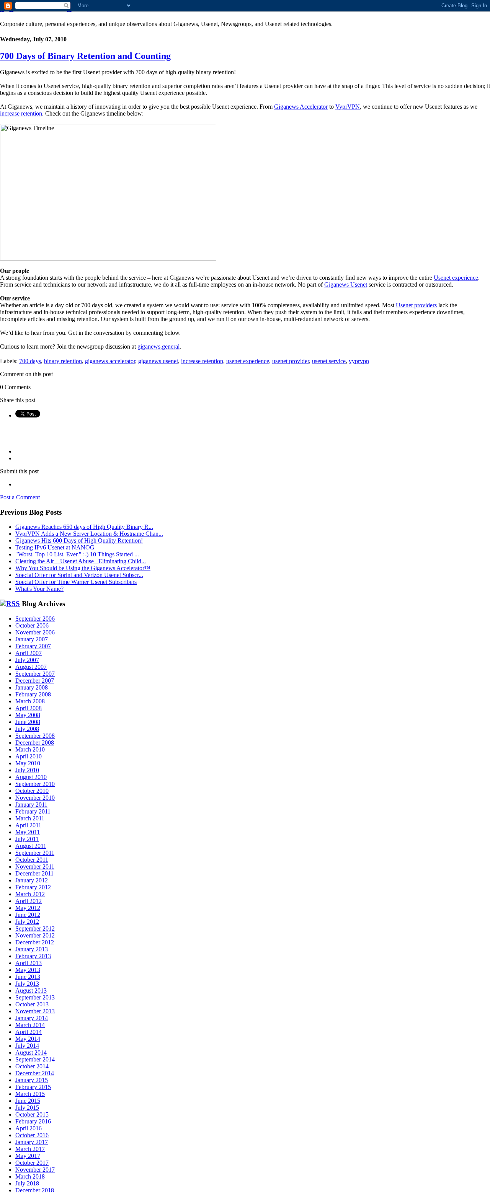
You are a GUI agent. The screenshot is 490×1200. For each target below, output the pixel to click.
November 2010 (35, 797)
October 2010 (32, 791)
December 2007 (34, 680)
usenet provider (290, 361)
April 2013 (28, 963)
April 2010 (28, 756)
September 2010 (35, 784)
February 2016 (33, 1121)
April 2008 (28, 708)
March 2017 (30, 1149)
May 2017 (27, 1156)
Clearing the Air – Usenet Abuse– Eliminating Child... (80, 561)
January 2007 (31, 639)
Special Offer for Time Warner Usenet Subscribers (76, 582)
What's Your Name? (39, 588)
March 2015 (30, 1094)
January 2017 (31, 1142)
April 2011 (28, 825)
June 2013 (27, 976)
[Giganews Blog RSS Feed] (10, 604)
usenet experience (247, 361)
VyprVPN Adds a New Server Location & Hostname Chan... (89, 533)
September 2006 (35, 618)
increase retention (21, 113)
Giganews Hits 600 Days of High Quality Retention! (79, 540)
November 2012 (35, 935)
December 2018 (34, 1190)
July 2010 (27, 770)
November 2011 (34, 866)
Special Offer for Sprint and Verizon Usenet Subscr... (79, 575)
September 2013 (35, 997)
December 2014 (34, 1073)
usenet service (329, 361)
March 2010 (30, 749)
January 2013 (31, 949)
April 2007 (28, 653)
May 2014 (27, 1038)
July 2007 (27, 660)
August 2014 (31, 1052)
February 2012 (33, 887)
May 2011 (27, 832)
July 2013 (27, 983)
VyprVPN (347, 106)
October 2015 (32, 1114)
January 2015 (31, 1080)
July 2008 (27, 729)
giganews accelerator (110, 361)
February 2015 (33, 1087)
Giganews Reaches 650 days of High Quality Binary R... (84, 526)
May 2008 (27, 715)
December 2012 (34, 942)
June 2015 (27, 1100)
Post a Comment (20, 497)
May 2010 (27, 763)
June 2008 (27, 722)
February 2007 (33, 646)
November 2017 (35, 1169)
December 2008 (34, 742)
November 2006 (35, 632)
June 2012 (27, 914)
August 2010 (31, 777)
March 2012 (30, 894)
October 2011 (31, 859)
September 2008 (35, 735)
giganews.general (158, 346)
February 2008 (33, 694)
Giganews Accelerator (301, 106)
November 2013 (35, 1011)
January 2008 (31, 687)
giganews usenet (158, 361)
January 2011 (31, 804)
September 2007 (35, 673)
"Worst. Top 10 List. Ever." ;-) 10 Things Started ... (77, 554)
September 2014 (35, 1059)
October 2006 (32, 625)
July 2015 (27, 1107)
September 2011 (34, 852)
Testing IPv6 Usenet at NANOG (55, 547)
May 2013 (27, 970)
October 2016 (32, 1135)
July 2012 (27, 921)
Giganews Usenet (345, 284)
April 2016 (28, 1128)
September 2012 (35, 928)
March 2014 (30, 1025)
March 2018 (30, 1176)
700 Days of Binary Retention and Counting (85, 56)
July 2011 (27, 839)
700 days (30, 361)
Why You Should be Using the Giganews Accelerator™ (82, 568)
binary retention (63, 361)
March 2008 (30, 701)
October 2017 (32, 1162)
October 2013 (32, 1004)
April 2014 (28, 1032)
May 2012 (27, 908)
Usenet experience (456, 277)
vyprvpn (359, 361)
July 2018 (27, 1183)
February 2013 (33, 956)
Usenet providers (416, 305)
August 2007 (31, 667)
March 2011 (29, 818)
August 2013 (31, 990)
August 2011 (30, 846)
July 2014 (27, 1045)
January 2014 (31, 1018)
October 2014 (32, 1066)
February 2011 (33, 811)
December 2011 (34, 873)
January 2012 (31, 880)
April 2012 (28, 901)
